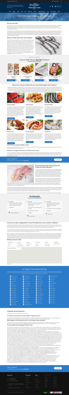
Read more (11, 80)
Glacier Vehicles (17, 388)
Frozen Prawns (26, 294)
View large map (9, 264)
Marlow (37, 244)
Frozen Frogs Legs (27, 285)
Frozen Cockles (13, 279)
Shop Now (11, 118)
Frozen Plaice (39, 292)
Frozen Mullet (26, 290)
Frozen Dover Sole (40, 281)
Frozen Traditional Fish (14, 301)
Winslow (37, 245)
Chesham (9, 244)
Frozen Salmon (13, 295)
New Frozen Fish (13, 304)
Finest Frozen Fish (27, 276)
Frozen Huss (52, 286)
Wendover (28, 245)
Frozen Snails (13, 299)
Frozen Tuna (39, 301)
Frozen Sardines (26, 295)
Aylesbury (28, 242)
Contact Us (58, 160)
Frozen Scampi (53, 295)
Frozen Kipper (26, 288)
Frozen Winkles (53, 303)
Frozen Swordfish (40, 299)
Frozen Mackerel (53, 288)
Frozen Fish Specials (54, 283)
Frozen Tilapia (53, 299)
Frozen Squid (26, 299)
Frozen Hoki (39, 286)
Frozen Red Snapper (41, 294)
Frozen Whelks (13, 303)
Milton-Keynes (47, 244)
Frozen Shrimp (53, 297)
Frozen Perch (26, 292)
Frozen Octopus (53, 290)
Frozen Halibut (13, 286)
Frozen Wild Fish (40, 303)
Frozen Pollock (53, 292)
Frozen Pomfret (13, 294)
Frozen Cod (26, 279)
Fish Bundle (13, 76)
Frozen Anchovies (14, 278)
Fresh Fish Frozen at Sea (54, 276)
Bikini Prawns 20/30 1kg (55, 76)
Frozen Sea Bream (27, 297)
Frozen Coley (39, 279)
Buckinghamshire (10, 242)
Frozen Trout (26, 301)
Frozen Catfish (40, 278)
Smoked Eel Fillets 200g (41, 76)
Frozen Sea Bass (13, 297)
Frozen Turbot (53, 301)
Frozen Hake (52, 285)
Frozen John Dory (13, 288)
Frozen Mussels (40, 290)
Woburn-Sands (47, 245)
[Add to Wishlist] (18, 81)
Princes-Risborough (20, 245)
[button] (53, 383)
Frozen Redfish (53, 294)
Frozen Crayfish (13, 281)
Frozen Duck (52, 281)
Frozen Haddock (40, 285)
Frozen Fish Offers (40, 283)
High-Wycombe (29, 244)
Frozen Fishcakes (14, 285)
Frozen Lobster (40, 288)
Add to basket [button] (39, 80)
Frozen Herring (26, 286)
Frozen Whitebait (27, 303)
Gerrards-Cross (19, 244)
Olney (9, 245)
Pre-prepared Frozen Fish (28, 304)
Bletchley (46, 242)
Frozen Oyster (13, 292)
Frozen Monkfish (13, 290)
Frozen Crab (52, 279)
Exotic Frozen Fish (14, 276)
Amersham (19, 242)
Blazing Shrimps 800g (27, 76)
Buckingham (56, 242)
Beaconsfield (38, 242)
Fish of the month (40, 276)
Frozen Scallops (40, 295)
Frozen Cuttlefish (27, 281)
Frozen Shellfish (40, 297)
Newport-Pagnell (57, 244)
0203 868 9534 (9, 53)
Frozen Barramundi (27, 278)
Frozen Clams (53, 278)
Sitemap (22, 392)
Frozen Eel (13, 283)
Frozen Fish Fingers (27, 283)
